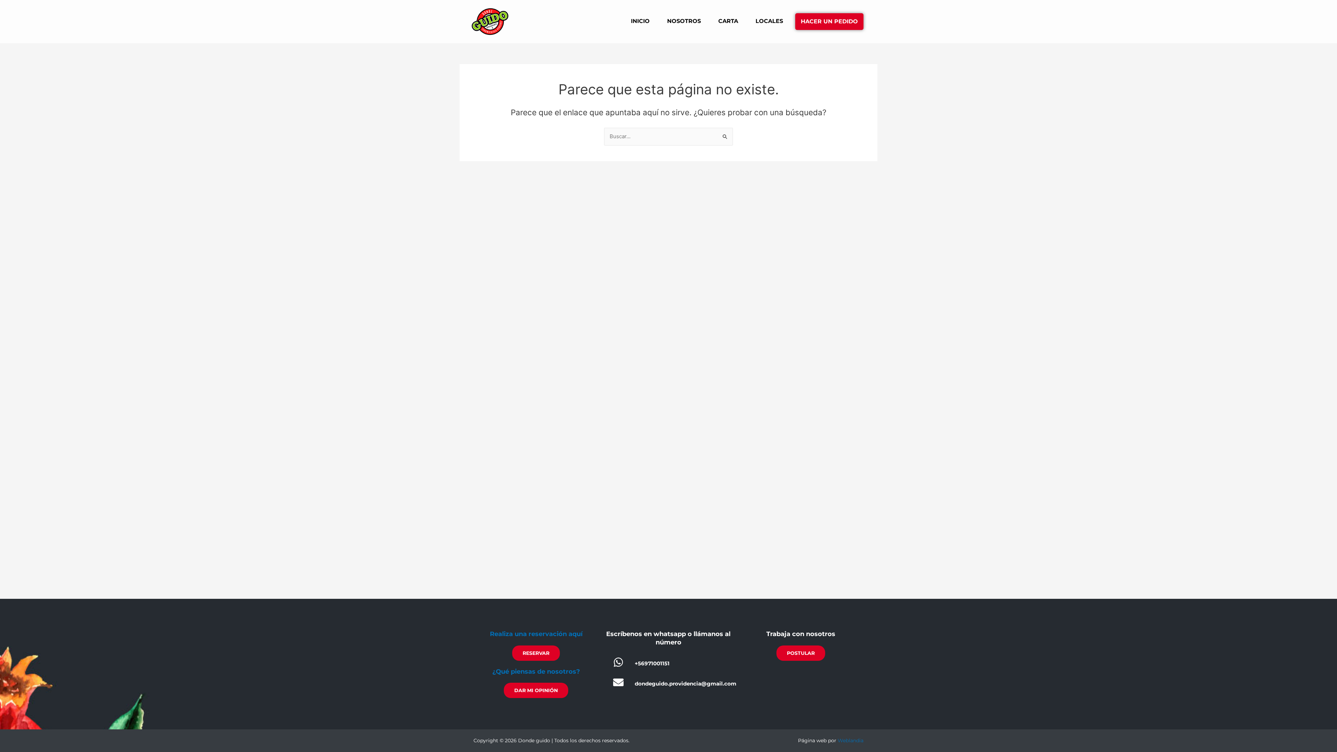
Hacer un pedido (829, 21)
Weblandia (850, 740)
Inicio (640, 21)
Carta (728, 21)
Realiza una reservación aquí (536, 634)
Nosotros (684, 21)
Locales (769, 21)
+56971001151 (652, 663)
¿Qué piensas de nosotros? (536, 671)
